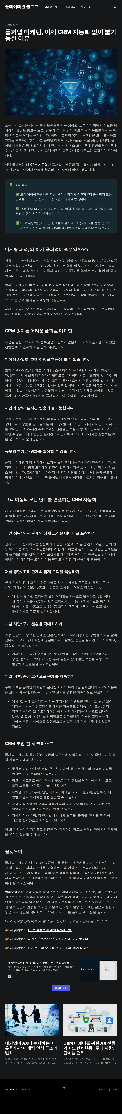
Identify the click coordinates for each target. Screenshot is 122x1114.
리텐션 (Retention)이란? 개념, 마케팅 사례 (58, 939)
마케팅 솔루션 (13, 24)
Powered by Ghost (107, 1089)
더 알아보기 (61, 988)
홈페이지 (70, 7)
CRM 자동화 (39, 164)
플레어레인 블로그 (21, 6)
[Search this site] (115, 6)
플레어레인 (13, 892)
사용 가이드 (87, 7)
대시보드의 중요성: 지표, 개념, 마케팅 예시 (59, 948)
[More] (100, 7)
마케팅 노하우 (52, 7)
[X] (64, 1088)
